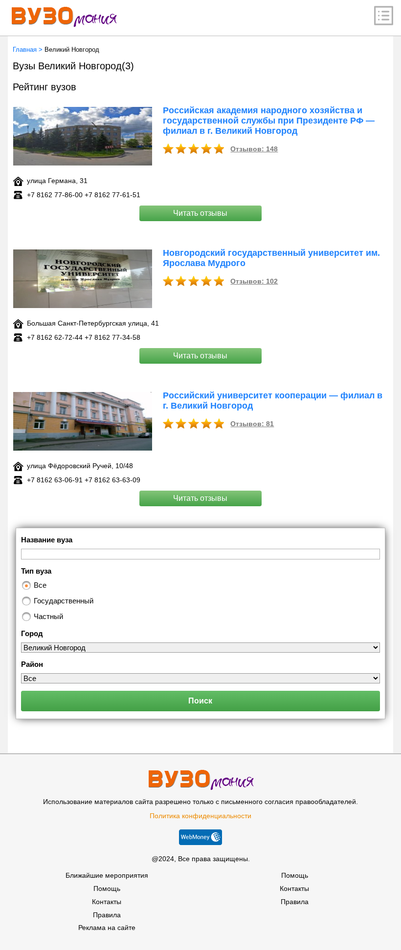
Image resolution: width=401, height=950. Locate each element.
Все (40, 585)
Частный (48, 616)
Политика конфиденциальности (200, 816)
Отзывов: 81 (252, 424)
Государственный (63, 601)
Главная (25, 49)
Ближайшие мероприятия (107, 875)
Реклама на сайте (106, 927)
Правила (107, 915)
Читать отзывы (200, 213)
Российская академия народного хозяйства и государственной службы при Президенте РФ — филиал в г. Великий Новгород (269, 120)
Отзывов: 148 (254, 149)
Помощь (106, 888)
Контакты (106, 902)
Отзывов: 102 (254, 281)
